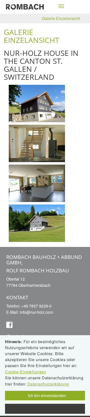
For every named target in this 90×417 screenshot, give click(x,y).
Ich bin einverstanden (46, 395)
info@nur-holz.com (36, 312)
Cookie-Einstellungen (25, 372)
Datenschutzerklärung (48, 384)
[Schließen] (45, 409)
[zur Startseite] (25, 6)
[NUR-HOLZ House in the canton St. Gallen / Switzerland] (37, 103)
